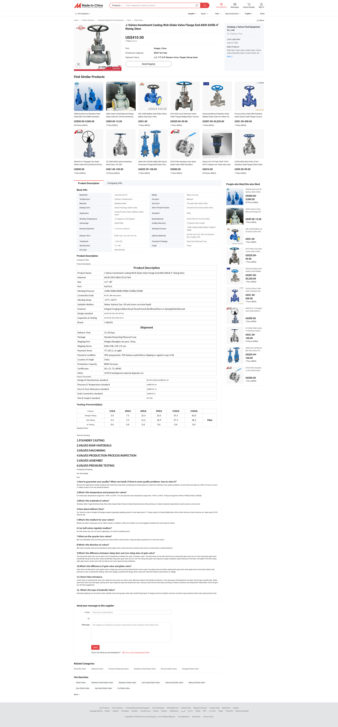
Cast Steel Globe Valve (151, 682)
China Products (117, 708)
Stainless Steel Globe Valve (145, 668)
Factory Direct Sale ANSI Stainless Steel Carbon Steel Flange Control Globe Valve (253, 289)
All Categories (83, 13)
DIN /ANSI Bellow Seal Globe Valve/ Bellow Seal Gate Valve (253, 230)
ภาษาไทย (212, 711)
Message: (85, 624)
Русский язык (145, 711)
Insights (236, 708)
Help (217, 13)
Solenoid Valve (97, 668)
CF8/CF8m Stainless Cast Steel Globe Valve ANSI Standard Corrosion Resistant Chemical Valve (253, 369)
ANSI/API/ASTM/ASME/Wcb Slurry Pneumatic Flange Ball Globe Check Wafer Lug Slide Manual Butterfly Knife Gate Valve (253, 349)
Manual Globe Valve (197, 682)
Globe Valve (81, 682)
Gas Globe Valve (82, 688)
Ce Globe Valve (124, 688)
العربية (183, 711)
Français (135, 711)
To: (89, 618)
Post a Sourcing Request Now (135, 652)
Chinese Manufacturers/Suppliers (137, 708)
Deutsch (164, 711)
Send (95, 647)
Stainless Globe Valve (127, 682)
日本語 (198, 711)
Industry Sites (186, 708)
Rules (262, 13)
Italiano (156, 711)
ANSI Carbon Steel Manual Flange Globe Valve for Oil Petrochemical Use (253, 210)
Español (116, 711)
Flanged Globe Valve (190, 668)
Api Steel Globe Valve (103, 688)
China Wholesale (158, 708)
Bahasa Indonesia (242, 711)
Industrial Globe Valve (174, 682)
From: (87, 612)
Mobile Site (226, 708)
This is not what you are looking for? (106, 652)
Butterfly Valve (80, 668)
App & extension (231, 13)
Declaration (196, 716)
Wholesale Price (172, 708)
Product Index (215, 708)
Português (125, 711)
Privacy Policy (208, 716)
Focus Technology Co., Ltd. (151, 716)
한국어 (190, 711)
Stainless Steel (120, 203)
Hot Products (104, 708)
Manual (190, 199)
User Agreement (183, 716)
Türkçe (220, 711)
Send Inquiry (148, 64)
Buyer (203, 13)
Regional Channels (200, 708)
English (107, 711)
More (229, 56)
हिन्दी (204, 711)
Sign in (261, 7)
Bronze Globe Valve (169, 668)
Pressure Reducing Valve (118, 668)
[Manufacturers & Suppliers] (88, 5)
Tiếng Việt (229, 711)
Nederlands (174, 711)
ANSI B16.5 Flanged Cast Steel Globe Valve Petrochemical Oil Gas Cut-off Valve (253, 309)
